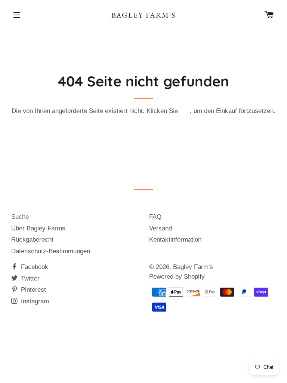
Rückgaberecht (32, 239)
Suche (20, 216)
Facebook (33, 266)
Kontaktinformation (175, 239)
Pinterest (32, 289)
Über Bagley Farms (38, 228)
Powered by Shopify (177, 276)
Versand (160, 228)
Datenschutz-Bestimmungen (50, 251)
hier (185, 110)
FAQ (155, 216)
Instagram (34, 301)
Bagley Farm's (143, 15)
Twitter (29, 278)
